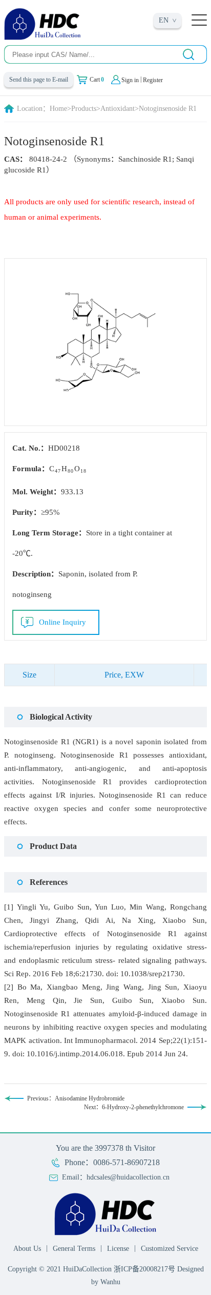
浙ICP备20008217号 (144, 1269)
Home (58, 108)
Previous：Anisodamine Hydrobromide (75, 1098)
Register (153, 80)
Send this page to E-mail (38, 79)
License (118, 1248)
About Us (27, 1248)
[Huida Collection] (42, 23)
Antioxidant (117, 108)
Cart (97, 79)
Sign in (130, 80)
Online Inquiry (62, 622)
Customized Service (169, 1248)
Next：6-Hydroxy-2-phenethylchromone (134, 1107)
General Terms (74, 1248)
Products (83, 108)
